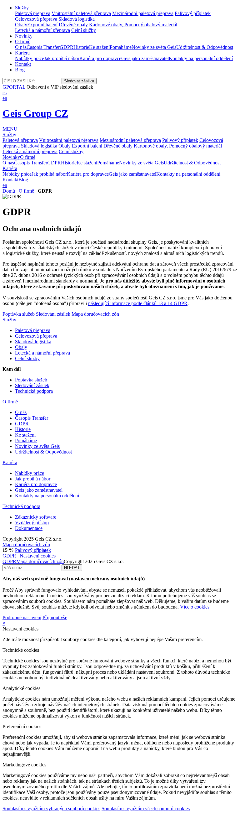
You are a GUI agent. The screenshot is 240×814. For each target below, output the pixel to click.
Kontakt (23, 64)
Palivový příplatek (193, 13)
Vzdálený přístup (32, 522)
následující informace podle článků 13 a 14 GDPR (138, 303)
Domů (8, 191)
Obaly (21, 24)
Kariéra (22, 52)
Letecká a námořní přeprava (42, 30)
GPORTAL (13, 87)
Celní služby (83, 30)
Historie (81, 47)
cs (4, 92)
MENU (10, 129)
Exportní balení (42, 24)
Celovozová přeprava (36, 19)
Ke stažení (99, 47)
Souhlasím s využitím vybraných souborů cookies (51, 808)
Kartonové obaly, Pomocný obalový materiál (133, 24)
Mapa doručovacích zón (95, 314)
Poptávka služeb (18, 314)
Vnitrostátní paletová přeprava (81, 13)
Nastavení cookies (38, 555)
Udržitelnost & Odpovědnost (204, 47)
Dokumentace (28, 528)
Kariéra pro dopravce (100, 58)
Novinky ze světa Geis (154, 47)
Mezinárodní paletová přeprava (142, 13)
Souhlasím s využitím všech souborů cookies (146, 808)
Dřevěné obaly (73, 24)
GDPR (66, 47)
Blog (20, 69)
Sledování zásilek (53, 314)
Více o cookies (194, 606)
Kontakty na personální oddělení (201, 58)
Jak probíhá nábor (61, 58)
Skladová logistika (76, 19)
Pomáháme (121, 47)
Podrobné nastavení (21, 617)
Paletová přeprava (32, 13)
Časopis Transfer (43, 47)
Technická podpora (34, 391)
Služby (22, 7)
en (4, 98)
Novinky (23, 36)
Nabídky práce (29, 58)
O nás (21, 47)
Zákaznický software (35, 517)
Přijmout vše (54, 617)
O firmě (22, 41)
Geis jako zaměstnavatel (145, 58)
